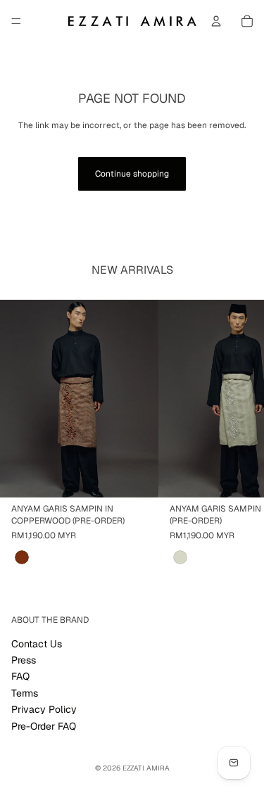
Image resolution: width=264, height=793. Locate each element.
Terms (24, 693)
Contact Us (36, 643)
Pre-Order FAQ (43, 725)
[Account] (216, 21)
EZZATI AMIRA (146, 768)
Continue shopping (132, 173)
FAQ (20, 676)
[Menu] (16, 21)
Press (23, 660)
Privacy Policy (44, 709)
